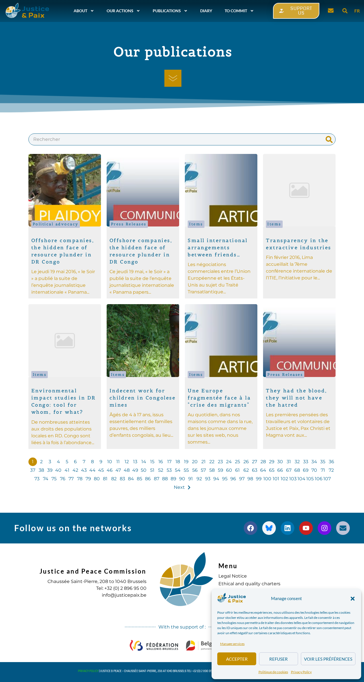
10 (109, 461)
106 (318, 478)
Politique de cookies (273, 672)
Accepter (237, 659)
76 (62, 478)
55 (186, 470)
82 (114, 478)
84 (131, 478)
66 (280, 470)
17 (169, 461)
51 (152, 470)
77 (71, 478)
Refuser (278, 659)
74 (45, 478)
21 (203, 461)
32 (297, 461)
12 (127, 461)
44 (92, 470)
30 (280, 461)
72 (331, 470)
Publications (167, 10)
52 (160, 470)
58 (212, 470)
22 (211, 461)
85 (139, 478)
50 (143, 470)
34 (314, 461)
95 (225, 478)
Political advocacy (55, 224)
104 (301, 478)
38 (41, 470)
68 (297, 470)
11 (118, 461)
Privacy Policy (301, 672)
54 (178, 470)
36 (331, 461)
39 (50, 470)
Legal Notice (232, 576)
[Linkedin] (287, 528)
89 (173, 478)
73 (37, 478)
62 (246, 470)
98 (250, 478)
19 (186, 461)
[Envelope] (343, 528)
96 (233, 478)
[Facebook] (250, 528)
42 (75, 470)
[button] (352, 598)
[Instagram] (324, 528)
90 (182, 478)
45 (101, 470)
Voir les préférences (328, 659)
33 (305, 461)
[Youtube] (306, 528)
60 (229, 470)
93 (207, 478)
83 (122, 478)
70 (314, 470)
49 (135, 470)
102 (284, 478)
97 (242, 478)
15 (152, 461)
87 (156, 478)
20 (195, 461)
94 (216, 478)
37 (32, 470)
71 (323, 470)
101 (276, 478)
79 (88, 478)
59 (220, 470)
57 (203, 470)
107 (327, 478)
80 (97, 478)
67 (288, 470)
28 (263, 461)
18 (177, 461)
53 (169, 470)
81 (105, 478)
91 (190, 478)
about (80, 10)
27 (254, 461)
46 (110, 470)
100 (267, 478)
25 (237, 461)
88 (165, 478)
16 (160, 461)
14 (143, 461)
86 (148, 478)
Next (179, 487)
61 (237, 470)
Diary (206, 10)
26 (246, 461)
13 (135, 461)
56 (195, 470)
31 (289, 461)
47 (118, 470)
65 (271, 470)
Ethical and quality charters (249, 583)
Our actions (120, 10)
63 (254, 470)
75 (54, 478)
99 (259, 478)
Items (196, 224)
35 (322, 461)
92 (199, 478)
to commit (236, 10)
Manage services (232, 644)
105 (310, 478)
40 (58, 470)
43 (84, 470)
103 (293, 478)
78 (79, 478)
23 (220, 461)
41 (67, 470)
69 (306, 470)
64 (263, 470)
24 (229, 461)
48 (127, 470)
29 (271, 461)
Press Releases (128, 224)
